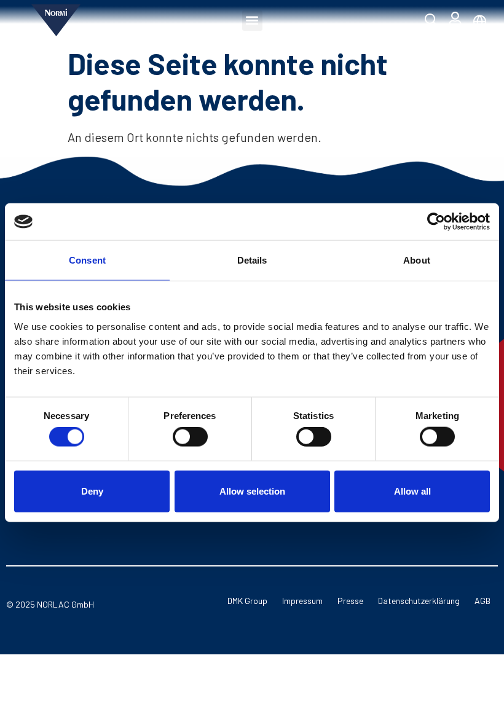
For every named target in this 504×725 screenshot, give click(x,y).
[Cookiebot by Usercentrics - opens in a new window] (436, 222)
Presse (350, 600)
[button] (252, 20)
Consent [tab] (87, 260)
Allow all (412, 490)
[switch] (190, 437)
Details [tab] (252, 260)
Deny (92, 490)
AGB (482, 600)
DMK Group (247, 600)
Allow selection (252, 490)
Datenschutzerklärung (419, 600)
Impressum (302, 600)
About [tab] (416, 260)
